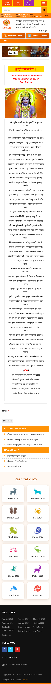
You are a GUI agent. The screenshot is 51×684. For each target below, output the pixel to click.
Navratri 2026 (23, 623)
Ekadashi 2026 (39, 619)
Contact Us (6, 635)
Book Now (13, 53)
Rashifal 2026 (7, 619)
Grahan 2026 (38, 623)
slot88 (2, 19)
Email (5, 410)
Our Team (37, 631)
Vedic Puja (18, 3)
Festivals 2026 (7, 623)
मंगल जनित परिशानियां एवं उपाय (16, 456)
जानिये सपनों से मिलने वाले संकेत (17, 461)
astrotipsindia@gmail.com (16, 664)
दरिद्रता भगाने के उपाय (14, 466)
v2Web (26, 679)
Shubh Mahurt (24, 627)
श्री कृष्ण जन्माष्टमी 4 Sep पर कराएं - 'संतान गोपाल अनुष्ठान (25, 434)
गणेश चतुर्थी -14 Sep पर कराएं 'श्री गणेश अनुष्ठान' (23, 439)
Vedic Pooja (38, 627)
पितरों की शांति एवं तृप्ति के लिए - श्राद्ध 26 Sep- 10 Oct (24, 445)
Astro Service (7, 3)
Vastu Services (29, 2)
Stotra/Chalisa (24, 631)
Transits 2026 (23, 619)
